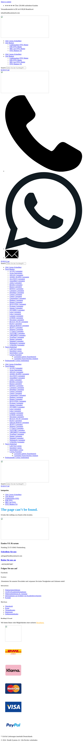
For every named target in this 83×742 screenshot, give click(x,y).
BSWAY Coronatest (16, 289)
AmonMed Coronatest (17, 281)
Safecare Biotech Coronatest (19, 326)
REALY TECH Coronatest (19, 322)
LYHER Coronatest (16, 318)
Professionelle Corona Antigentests (17, 360)
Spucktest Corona (16, 351)
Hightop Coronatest (16, 300)
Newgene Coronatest (17, 320)
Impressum (9, 612)
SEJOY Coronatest (16, 327)
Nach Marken (10, 269)
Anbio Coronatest (16, 283)
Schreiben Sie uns (8, 552)
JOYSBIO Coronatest (17, 310)
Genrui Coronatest (16, 294)
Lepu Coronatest (15, 312)
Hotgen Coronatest (16, 302)
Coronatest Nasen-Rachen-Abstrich (26, 359)
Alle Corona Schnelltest (13, 41)
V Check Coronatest (16, 331)
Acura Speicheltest (16, 273)
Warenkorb (9, 606)
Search (3, 68)
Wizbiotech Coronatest (17, 343)
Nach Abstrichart (11, 347)
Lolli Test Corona (16, 349)
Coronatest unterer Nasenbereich (25, 357)
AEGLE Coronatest (16, 275)
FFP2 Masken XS (16, 51)
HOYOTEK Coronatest (18, 304)
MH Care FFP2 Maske (17, 49)
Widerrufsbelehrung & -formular (16, 594)
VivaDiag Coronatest (17, 337)
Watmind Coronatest (16, 341)
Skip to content (6, 2)
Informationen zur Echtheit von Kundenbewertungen (23, 596)
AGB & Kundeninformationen (15, 592)
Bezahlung (40, 623)
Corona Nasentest (16, 355)
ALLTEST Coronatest (17, 279)
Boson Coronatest (16, 287)
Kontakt (8, 598)
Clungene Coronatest (17, 291)
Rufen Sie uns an (8, 560)
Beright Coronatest (16, 285)
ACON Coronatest (16, 271)
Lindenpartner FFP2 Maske (19, 45)
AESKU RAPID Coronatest (19, 277)
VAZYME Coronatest (17, 333)
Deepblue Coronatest (17, 292)
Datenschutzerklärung (12, 590)
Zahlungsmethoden (11, 614)
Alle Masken (9, 43)
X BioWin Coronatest (17, 345)
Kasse (7, 608)
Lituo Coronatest (15, 314)
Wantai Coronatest (16, 339)
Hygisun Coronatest (16, 306)
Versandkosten (10, 610)
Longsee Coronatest (16, 316)
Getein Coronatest (16, 296)
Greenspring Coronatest (18, 298)
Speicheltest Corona (16, 353)
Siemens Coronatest (16, 329)
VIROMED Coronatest (18, 335)
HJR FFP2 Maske (16, 47)
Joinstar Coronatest (16, 308)
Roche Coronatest (16, 324)
